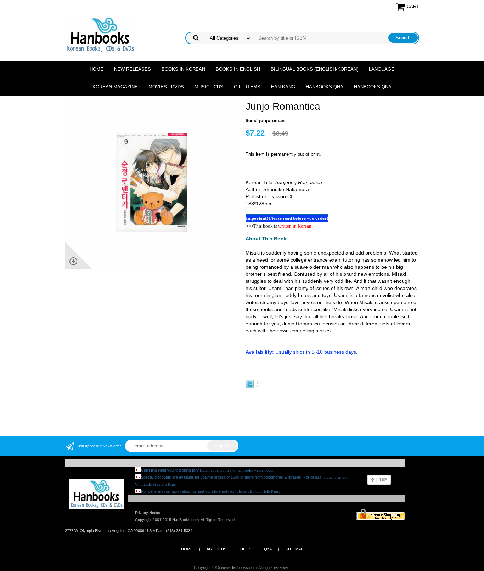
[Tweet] (250, 386)
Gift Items (247, 87)
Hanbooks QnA (324, 87)
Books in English (238, 69)
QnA (268, 549)
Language (381, 69)
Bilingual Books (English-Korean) (314, 69)
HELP (245, 549)
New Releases (132, 69)
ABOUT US (216, 549)
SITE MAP (294, 549)
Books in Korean (183, 69)
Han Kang (283, 87)
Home (96, 69)
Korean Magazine (115, 87)
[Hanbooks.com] (100, 34)
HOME (187, 549)
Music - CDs (209, 87)
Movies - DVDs (166, 87)
